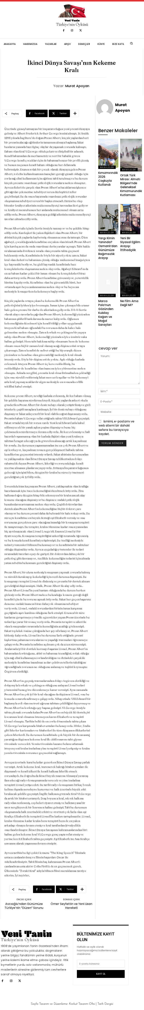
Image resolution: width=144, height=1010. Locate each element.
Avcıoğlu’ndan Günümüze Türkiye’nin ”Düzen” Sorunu (23, 906)
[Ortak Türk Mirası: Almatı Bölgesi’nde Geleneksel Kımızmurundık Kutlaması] (131, 155)
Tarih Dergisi (105, 1003)
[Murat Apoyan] (105, 107)
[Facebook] (63, 30)
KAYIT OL (100, 973)
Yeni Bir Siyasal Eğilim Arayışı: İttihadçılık (130, 244)
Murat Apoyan (77, 86)
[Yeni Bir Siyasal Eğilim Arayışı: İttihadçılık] (130, 219)
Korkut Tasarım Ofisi (82, 1003)
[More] (75, 113)
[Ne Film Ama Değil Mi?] (130, 282)
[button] (131, 43)
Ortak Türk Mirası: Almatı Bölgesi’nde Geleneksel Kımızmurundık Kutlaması (131, 185)
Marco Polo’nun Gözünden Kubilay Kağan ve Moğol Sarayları (105, 313)
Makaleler (107, 167)
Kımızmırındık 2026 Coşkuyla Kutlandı (108, 179)
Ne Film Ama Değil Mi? (129, 303)
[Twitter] (80, 30)
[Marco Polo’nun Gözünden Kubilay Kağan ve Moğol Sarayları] (108, 282)
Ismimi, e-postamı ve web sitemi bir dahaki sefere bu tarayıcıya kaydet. (116, 427)
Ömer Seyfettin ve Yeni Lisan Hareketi (71, 906)
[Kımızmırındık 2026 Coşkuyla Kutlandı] (108, 154)
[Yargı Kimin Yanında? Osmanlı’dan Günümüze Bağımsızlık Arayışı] (108, 219)
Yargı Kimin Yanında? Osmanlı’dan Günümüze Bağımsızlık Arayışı (107, 248)
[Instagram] (72, 30)
